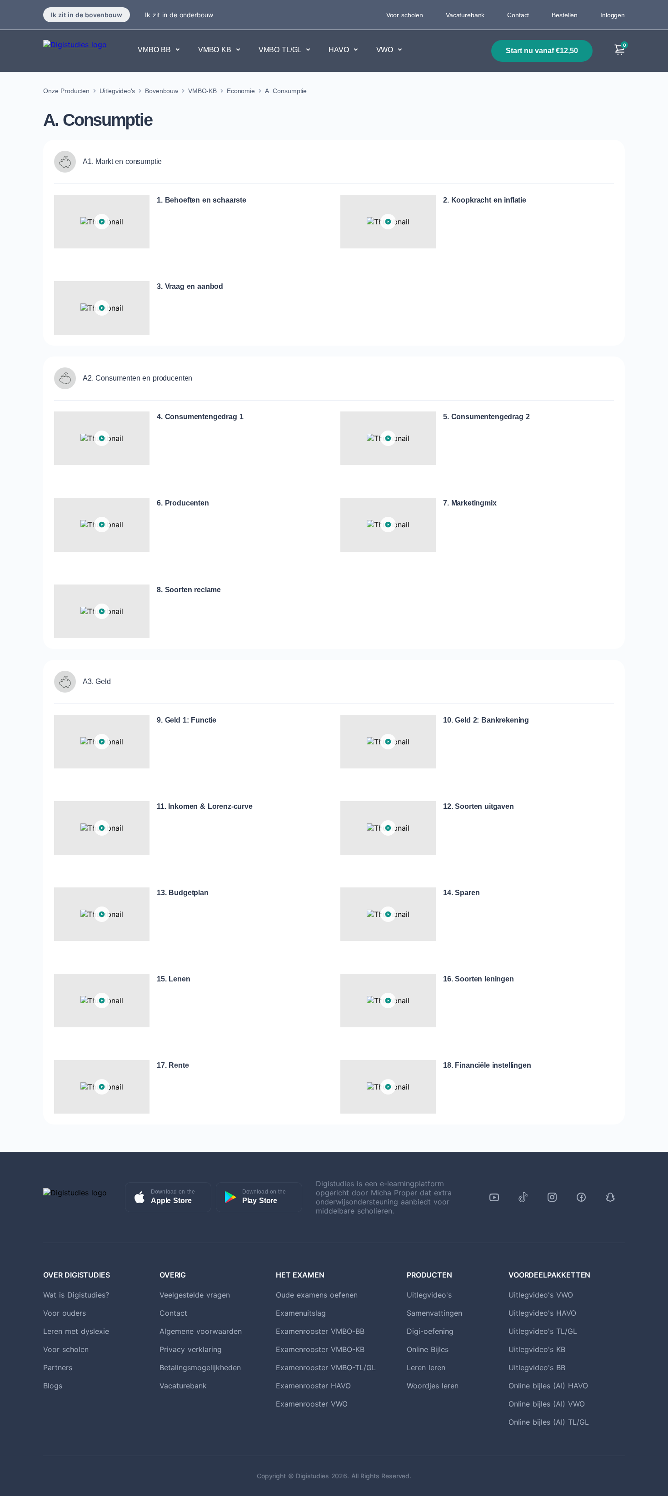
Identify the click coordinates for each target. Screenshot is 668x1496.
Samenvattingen (434, 1313)
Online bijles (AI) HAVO (548, 1385)
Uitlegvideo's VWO (540, 1294)
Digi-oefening (430, 1331)
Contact (518, 15)
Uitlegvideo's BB (536, 1367)
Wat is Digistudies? (76, 1294)
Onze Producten (66, 90)
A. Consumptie (286, 90)
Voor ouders (64, 1313)
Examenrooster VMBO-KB (320, 1349)
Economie (241, 90)
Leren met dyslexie (76, 1331)
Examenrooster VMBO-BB (320, 1331)
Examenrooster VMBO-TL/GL (326, 1367)
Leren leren (426, 1367)
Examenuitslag (301, 1313)
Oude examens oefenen (317, 1294)
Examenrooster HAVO (313, 1385)
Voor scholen (404, 15)
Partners (57, 1367)
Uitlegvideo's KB (536, 1349)
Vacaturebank (465, 15)
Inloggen (612, 15)
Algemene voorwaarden (201, 1331)
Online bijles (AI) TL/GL (548, 1422)
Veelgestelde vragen (195, 1294)
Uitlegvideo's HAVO (542, 1313)
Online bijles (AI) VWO (546, 1403)
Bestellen (565, 15)
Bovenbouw (161, 90)
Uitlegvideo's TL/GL (542, 1331)
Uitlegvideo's (117, 90)
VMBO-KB (202, 90)
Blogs (52, 1385)
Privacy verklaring (191, 1349)
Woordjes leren (433, 1385)
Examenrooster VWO (312, 1403)
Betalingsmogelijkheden (200, 1367)
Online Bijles (428, 1349)
